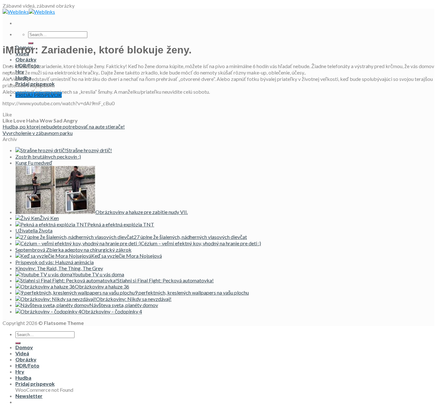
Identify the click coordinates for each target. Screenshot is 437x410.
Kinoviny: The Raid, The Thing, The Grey (59, 268)
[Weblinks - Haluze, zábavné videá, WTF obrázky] (29, 12)
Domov (24, 347)
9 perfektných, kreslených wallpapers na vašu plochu (192, 292)
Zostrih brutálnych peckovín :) (48, 157)
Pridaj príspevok (35, 384)
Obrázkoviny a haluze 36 (102, 286)
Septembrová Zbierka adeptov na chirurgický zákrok (73, 250)
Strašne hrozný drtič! (89, 150)
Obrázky (25, 59)
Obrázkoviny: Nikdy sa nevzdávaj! (133, 299)
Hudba (23, 378)
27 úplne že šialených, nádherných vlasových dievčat (190, 237)
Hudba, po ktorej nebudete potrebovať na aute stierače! (64, 126)
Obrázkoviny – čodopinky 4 (111, 311)
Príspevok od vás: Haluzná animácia (54, 262)
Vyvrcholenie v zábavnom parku (38, 133)
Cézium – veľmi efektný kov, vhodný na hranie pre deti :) (201, 243)
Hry (19, 371)
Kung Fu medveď (33, 163)
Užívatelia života (33, 230)
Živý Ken (49, 218)
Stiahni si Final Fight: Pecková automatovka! (165, 280)
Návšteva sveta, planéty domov (123, 305)
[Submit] (30, 43)
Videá (22, 353)
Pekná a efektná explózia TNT (120, 224)
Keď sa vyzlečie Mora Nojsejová (126, 256)
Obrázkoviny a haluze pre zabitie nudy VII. (141, 212)
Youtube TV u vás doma (98, 274)
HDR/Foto (27, 365)
